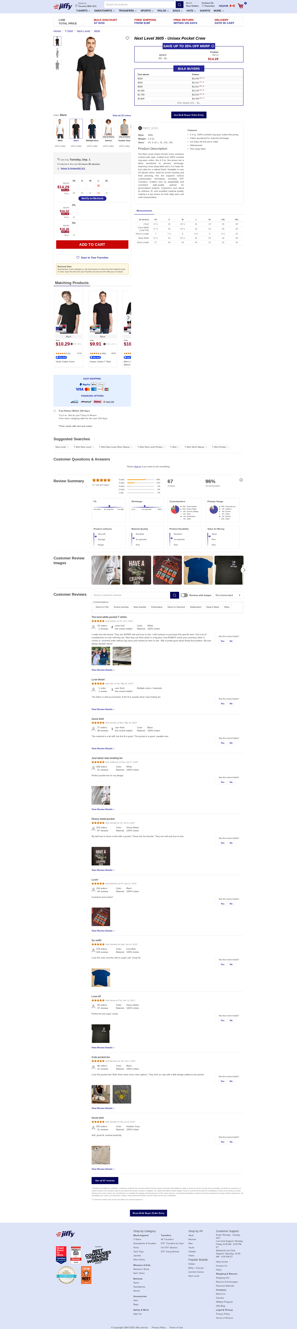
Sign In (189, 3)
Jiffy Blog (220, 1306)
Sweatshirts (103, 10)
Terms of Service (224, 1318)
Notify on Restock (92, 198)
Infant (191, 1255)
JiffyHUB (223, 6)
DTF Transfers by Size (172, 1243)
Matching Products (72, 283)
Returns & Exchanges (227, 1282)
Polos (162, 10)
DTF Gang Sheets (170, 1251)
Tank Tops (138, 1251)
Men (190, 1243)
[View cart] (240, 6)
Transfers (127, 10)
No (231, 641)
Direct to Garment (176, 607)
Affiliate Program (224, 1302)
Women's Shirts (141, 1269)
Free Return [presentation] (185, 21)
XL (106, 180)
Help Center (222, 1261)
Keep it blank (212, 607)
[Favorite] (127, 38)
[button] (83, 10)
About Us (220, 1294)
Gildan (191, 1264)
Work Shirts (139, 1259)
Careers (220, 1298)
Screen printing (121, 607)
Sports (146, 10)
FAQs (219, 1270)
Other (227, 607)
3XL (74, 223)
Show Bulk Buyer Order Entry (148, 1213)
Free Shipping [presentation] (145, 21)
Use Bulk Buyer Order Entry (189, 115)
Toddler (192, 1251)
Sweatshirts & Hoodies (144, 1243)
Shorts (205, 10)
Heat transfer (139, 607)
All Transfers (167, 1239)
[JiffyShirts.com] (63, 6)
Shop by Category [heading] (144, 1231)
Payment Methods (225, 1286)
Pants (136, 1282)
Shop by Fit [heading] (195, 1231)
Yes (223, 641)
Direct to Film (102, 607)
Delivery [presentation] (224, 21)
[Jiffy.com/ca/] (87, 1234)
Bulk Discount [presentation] (105, 21)
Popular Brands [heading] (198, 1259)
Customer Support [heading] (227, 1231)
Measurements (144, 210)
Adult (191, 1235)
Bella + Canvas (196, 1268)
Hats (190, 10)
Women (192, 1239)
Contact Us (208, 3)
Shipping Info (222, 1278)
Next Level (193, 1276)
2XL (74, 205)
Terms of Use (176, 1327)
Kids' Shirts (139, 1273)
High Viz (137, 1314)
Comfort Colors (196, 1272)
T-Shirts (82, 10)
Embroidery (157, 607)
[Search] (179, 4)
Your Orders (192, 6)
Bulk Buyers (189, 68)
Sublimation (195, 607)
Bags (177, 10)
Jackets (137, 1255)
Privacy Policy (223, 1314)
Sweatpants (139, 1286)
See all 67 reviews (105, 1180)
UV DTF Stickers (169, 1247)
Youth (191, 1247)
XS (74, 180)
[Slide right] (131, 126)
